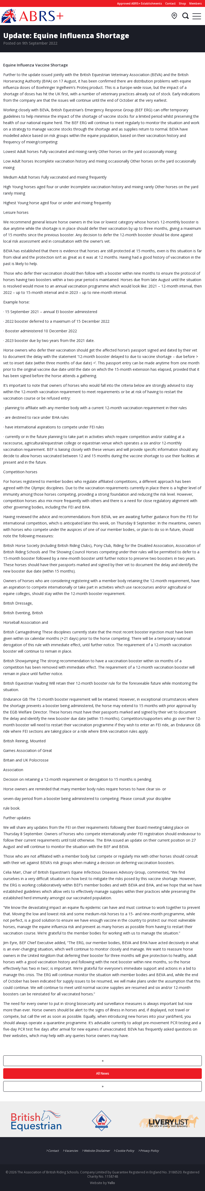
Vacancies (71, 1151)
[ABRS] (32, 16)
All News (102, 1073)
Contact (170, 3)
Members (195, 3)
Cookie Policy (125, 1151)
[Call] (174, 16)
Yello (111, 1183)
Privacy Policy (149, 1151)
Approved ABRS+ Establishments (139, 3)
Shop (182, 3)
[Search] (185, 16)
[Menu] (196, 16)
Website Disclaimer (97, 1151)
